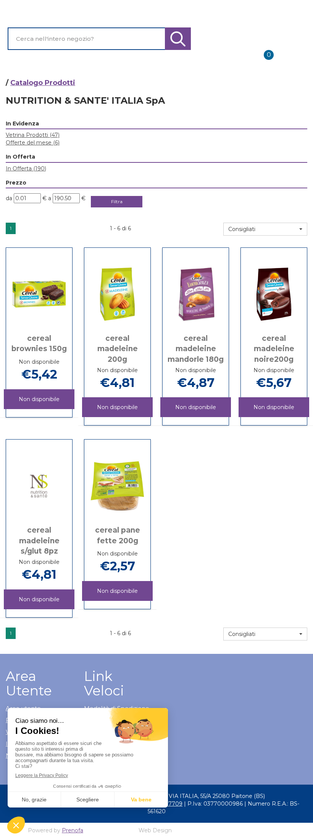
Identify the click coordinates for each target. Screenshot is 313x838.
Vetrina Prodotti (33, 135)
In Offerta (26, 168)
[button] (265, 229)
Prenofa (72, 830)
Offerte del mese (33, 142)
